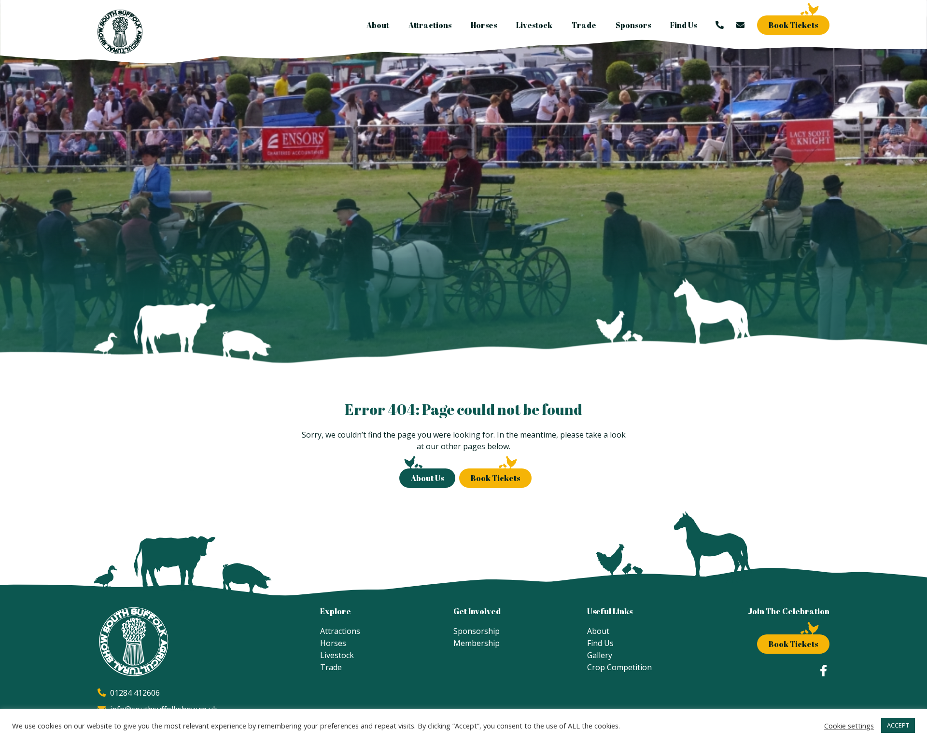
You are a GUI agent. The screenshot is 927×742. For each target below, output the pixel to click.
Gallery (599, 655)
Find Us (683, 25)
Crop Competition (619, 667)
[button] (793, 25)
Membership (476, 643)
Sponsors (633, 25)
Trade (584, 25)
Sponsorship (476, 631)
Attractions (429, 25)
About (377, 25)
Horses (484, 25)
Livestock (534, 25)
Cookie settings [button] (849, 725)
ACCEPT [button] (898, 725)
